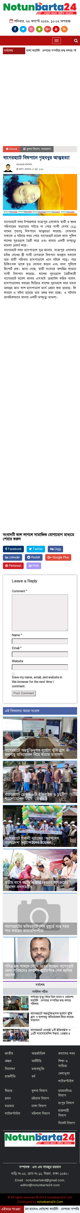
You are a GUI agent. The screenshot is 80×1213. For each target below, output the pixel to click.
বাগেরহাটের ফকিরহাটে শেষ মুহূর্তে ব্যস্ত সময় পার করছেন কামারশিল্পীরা (37, 928)
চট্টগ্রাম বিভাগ (40, 1098)
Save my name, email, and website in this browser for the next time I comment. (37, 681)
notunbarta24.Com (50, 1202)
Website (17, 661)
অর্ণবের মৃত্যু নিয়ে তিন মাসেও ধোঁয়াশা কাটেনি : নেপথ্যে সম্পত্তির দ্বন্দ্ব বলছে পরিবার (51, 1000)
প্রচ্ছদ (8, 1061)
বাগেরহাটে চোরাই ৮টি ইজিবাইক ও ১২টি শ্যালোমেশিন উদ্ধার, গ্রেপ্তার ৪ (34, 796)
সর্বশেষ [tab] (40, 985)
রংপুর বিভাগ (66, 1103)
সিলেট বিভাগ (66, 1123)
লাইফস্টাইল (66, 1081)
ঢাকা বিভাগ (38, 1106)
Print (35, 566)
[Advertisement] (40, 88)
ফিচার (8, 1091)
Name (17, 635)
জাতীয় (9, 1053)
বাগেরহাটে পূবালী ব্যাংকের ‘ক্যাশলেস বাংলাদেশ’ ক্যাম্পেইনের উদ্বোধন (32, 840)
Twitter (37, 549)
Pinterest (14, 566)
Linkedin (14, 557)
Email (17, 648)
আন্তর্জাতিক (38, 1053)
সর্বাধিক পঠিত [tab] (40, 992)
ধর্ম (33, 1076)
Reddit (35, 557)
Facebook (14, 549)
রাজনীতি (10, 1076)
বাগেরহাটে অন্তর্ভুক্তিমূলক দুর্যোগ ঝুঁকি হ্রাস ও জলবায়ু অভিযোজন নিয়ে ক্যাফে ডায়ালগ (37, 752)
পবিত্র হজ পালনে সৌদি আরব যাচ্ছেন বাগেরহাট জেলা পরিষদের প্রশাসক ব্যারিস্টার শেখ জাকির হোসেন (39, 970)
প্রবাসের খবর (66, 1053)
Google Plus (60, 557)
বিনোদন (10, 1069)
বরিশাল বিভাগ (40, 1114)
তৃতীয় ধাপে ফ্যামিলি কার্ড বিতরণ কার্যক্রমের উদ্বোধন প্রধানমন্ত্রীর (36, 884)
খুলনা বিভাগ (33, 149)
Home (13, 149)
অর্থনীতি (36, 1061)
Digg (57, 549)
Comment (19, 591)
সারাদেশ (46, 149)
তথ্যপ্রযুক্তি (37, 1069)
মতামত (9, 1106)
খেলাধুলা (64, 1073)
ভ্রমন (8, 1098)
